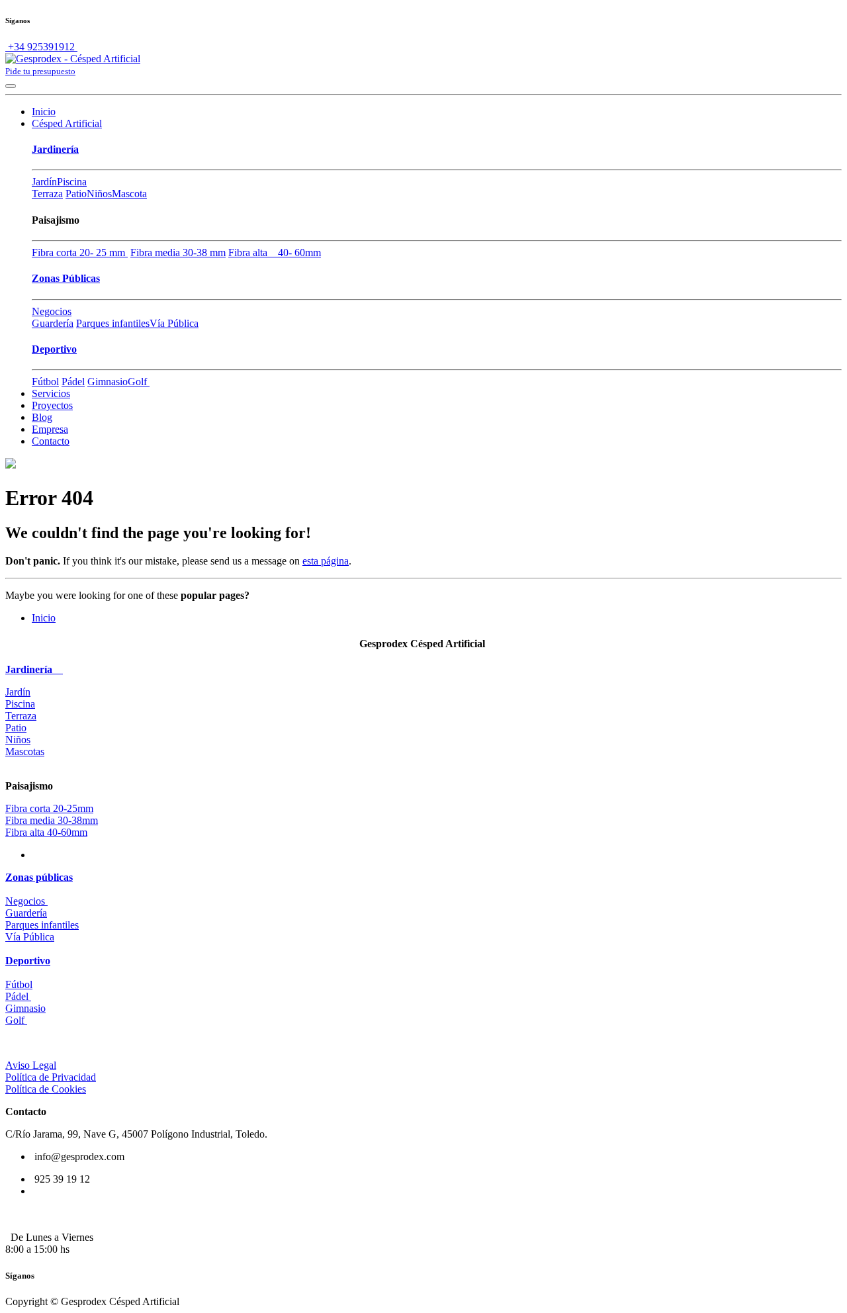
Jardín (44, 181)
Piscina (72, 181)
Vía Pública (174, 323)
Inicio (44, 617)
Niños (99, 193)
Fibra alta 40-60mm (46, 832)
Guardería (52, 323)
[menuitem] (44, 111)
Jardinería (55, 149)
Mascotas (24, 751)
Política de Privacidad (50, 1077)
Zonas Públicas (66, 278)
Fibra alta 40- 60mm (274, 252)
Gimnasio (107, 381)
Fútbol (45, 381)
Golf (139, 381)
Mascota (129, 193)
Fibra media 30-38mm (51, 820)
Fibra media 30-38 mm (178, 252)
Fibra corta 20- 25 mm (80, 252)
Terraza (47, 193)
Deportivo (54, 349)
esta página (325, 560)
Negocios (51, 311)
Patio (76, 193)
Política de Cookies (45, 1089)
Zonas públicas (39, 877)
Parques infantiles (113, 323)
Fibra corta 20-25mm (49, 808)
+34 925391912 (41, 46)
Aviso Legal (30, 1065)
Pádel (73, 381)
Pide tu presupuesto (40, 71)
